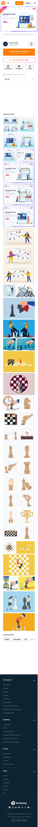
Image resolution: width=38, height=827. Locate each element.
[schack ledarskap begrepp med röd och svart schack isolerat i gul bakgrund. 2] (18, 419)
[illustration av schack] (10, 476)
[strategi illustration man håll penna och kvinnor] (18, 306)
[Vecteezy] (3, 3)
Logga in (28, 3)
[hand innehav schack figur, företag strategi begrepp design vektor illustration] (11, 460)
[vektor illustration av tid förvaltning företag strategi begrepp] (10, 770)
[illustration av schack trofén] (11, 606)
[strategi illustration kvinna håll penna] (18, 288)
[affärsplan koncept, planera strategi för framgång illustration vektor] (11, 123)
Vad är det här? (21, 74)
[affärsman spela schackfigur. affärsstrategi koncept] (9, 389)
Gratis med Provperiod (19, 52)
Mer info (7, 78)
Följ (31, 45)
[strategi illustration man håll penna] (18, 268)
